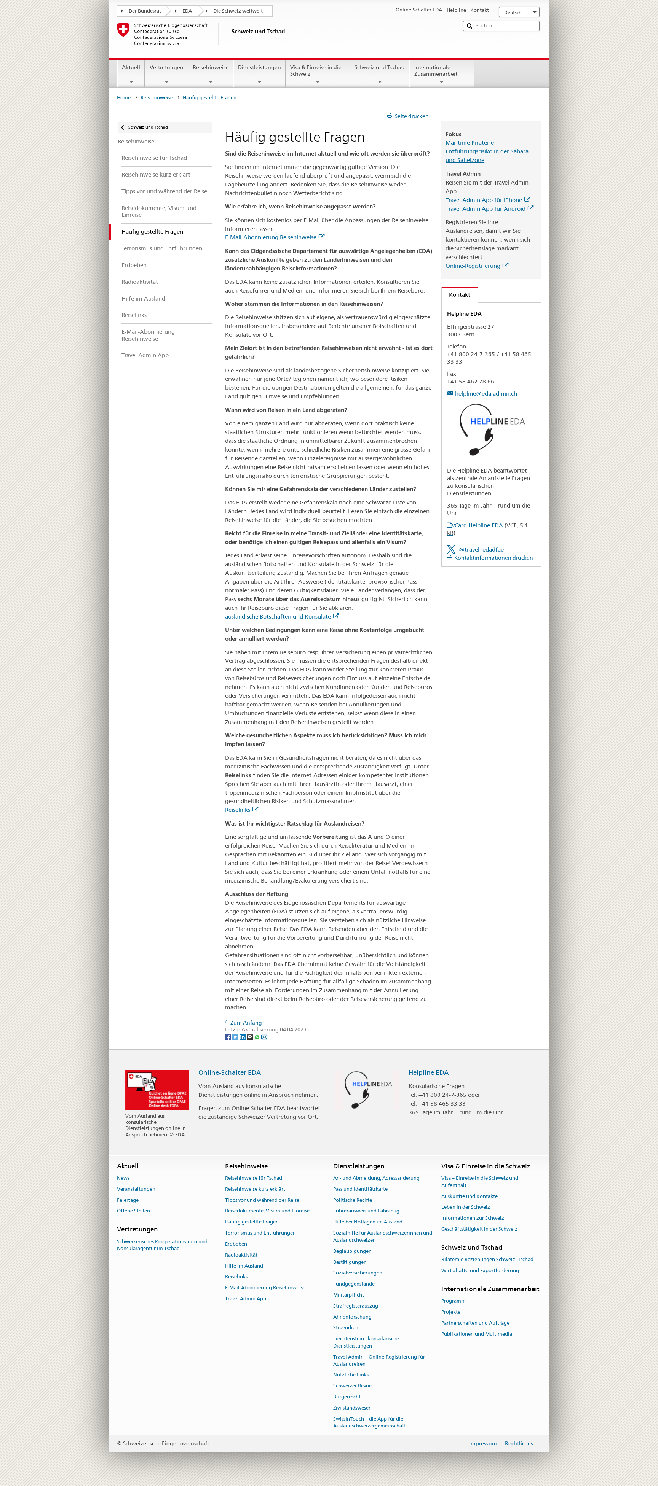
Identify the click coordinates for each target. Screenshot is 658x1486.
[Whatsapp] (257, 1037)
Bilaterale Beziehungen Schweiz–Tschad (487, 1259)
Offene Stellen (133, 1211)
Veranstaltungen (136, 1189)
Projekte (450, 1312)
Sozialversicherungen (357, 1273)
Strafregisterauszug (355, 1306)
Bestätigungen (350, 1262)
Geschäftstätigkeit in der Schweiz (479, 1229)
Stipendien (345, 1328)
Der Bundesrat (145, 11)
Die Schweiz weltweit (238, 11)
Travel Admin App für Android (485, 208)
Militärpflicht (348, 1295)
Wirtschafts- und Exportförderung (480, 1270)
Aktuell (131, 67)
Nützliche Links (351, 1375)
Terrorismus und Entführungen (260, 1233)
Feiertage (128, 1200)
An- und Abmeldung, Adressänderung (376, 1178)
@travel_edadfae (481, 549)
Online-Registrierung (473, 265)
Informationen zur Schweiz (472, 1218)
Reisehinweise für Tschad (253, 1178)
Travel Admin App (245, 1298)
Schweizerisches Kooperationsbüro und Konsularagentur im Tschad (162, 1245)
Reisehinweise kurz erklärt (255, 1189)
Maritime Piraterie (470, 142)
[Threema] (250, 1037)
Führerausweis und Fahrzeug (366, 1211)
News (123, 1178)
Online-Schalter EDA (229, 1072)
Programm (453, 1301)
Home (124, 97)
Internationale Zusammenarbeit (435, 70)
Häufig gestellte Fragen (252, 1222)
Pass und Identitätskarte (360, 1189)
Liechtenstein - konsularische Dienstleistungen (366, 1342)
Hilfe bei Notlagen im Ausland (367, 1222)
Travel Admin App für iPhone (484, 200)
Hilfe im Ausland (244, 1266)
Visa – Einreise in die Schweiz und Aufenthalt (479, 1181)
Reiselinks (237, 809)
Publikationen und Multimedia (476, 1334)
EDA (187, 11)
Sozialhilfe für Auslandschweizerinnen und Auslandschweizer (382, 1236)
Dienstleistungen (259, 67)
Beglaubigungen (352, 1251)
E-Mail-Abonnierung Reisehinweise (270, 237)
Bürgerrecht (347, 1397)
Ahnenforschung (352, 1317)
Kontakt (456, 294)
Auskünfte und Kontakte (469, 1196)
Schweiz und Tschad (380, 67)
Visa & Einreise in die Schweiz (316, 70)
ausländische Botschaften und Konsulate (278, 616)
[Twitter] (236, 1037)
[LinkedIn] (243, 1037)
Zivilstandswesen (352, 1408)
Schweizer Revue (352, 1386)
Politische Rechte (352, 1200)
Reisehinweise (211, 67)
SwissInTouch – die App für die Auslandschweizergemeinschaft (369, 1422)
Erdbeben (236, 1244)
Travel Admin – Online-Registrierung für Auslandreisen (379, 1360)
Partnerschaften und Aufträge (475, 1323)
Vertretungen (167, 67)
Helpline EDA (429, 1072)
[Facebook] (228, 1037)
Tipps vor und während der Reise (262, 1200)
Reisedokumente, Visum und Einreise (267, 1211)
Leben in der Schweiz (465, 1207)
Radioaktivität (241, 1255)
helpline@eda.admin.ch (486, 393)
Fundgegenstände (354, 1284)
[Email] (264, 1037)
